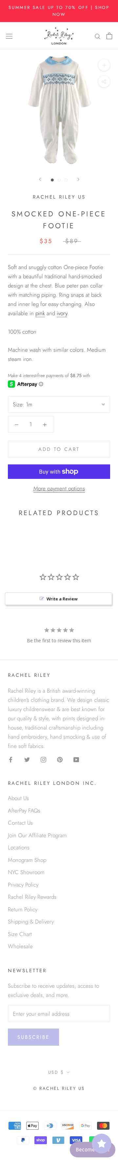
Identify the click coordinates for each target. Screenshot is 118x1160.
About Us (18, 798)
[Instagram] (43, 758)
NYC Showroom (26, 872)
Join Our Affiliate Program (37, 835)
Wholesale (20, 946)
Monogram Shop (27, 860)
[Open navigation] (9, 36)
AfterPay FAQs (24, 811)
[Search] (98, 36)
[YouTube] (76, 758)
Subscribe (33, 1037)
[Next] (78, 179)
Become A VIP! (92, 1149)
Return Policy (22, 909)
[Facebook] (10, 758)
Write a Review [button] (62, 599)
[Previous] (40, 179)
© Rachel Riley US (59, 1088)
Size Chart (20, 934)
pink (40, 313)
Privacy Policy (23, 885)
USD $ (56, 1072)
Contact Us (20, 823)
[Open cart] (109, 35)
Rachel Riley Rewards (32, 897)
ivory (62, 313)
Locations (19, 847)
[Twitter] (27, 758)
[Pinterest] (60, 758)
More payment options (59, 488)
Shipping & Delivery (31, 921)
